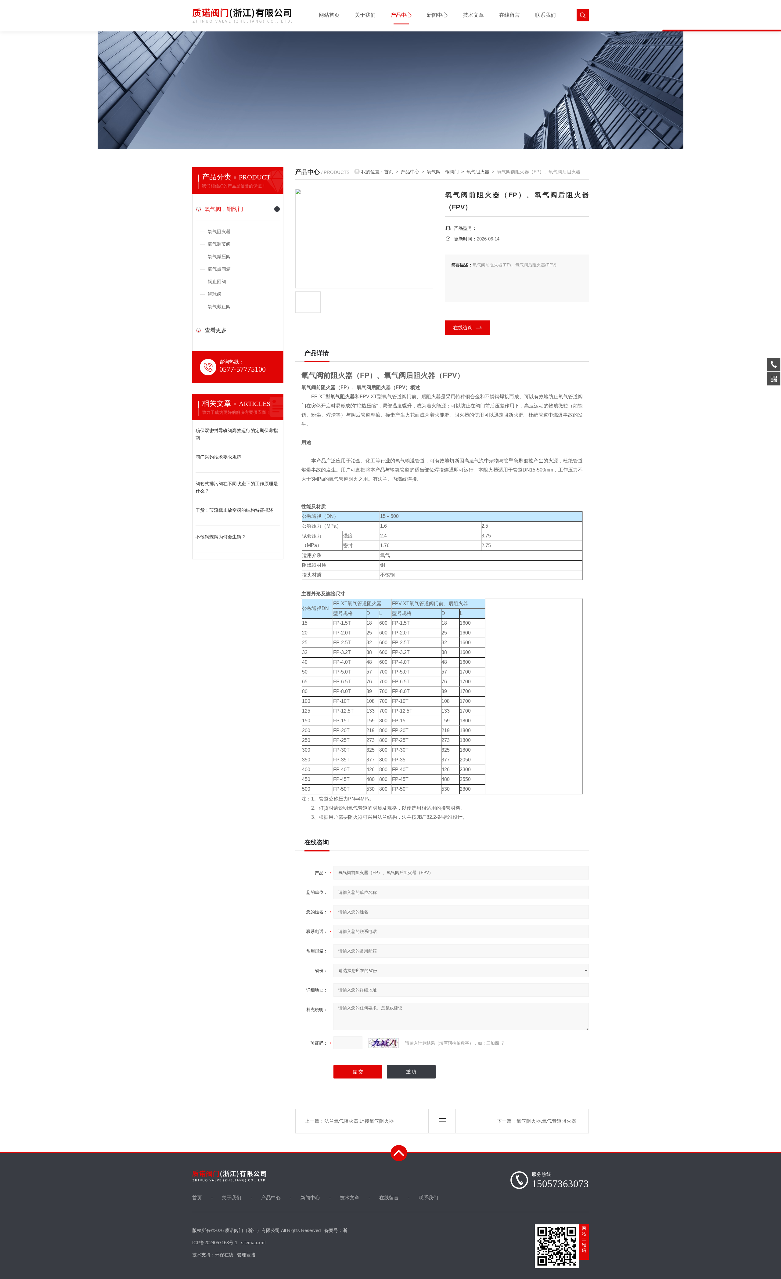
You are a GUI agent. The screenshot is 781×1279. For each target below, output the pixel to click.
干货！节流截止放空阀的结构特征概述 (234, 510)
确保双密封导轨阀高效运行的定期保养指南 (237, 434)
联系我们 (545, 15)
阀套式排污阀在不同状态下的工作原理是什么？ (237, 487)
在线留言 (509, 15)
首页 (388, 171)
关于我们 (365, 15)
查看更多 (216, 330)
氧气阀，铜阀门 (224, 209)
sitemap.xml (253, 1242)
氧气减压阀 (219, 256)
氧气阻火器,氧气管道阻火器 (546, 1121)
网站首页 (329, 15)
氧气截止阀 (219, 306)
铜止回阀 (217, 281)
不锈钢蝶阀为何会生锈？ (221, 536)
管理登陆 (246, 1254)
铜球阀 (214, 294)
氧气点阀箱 (219, 269)
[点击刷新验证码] (384, 1043)
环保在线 (224, 1254)
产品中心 (401, 15)
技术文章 (473, 15)
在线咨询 (463, 327)
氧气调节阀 (219, 244)
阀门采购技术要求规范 (218, 457)
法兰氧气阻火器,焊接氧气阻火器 (359, 1121)
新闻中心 (437, 15)
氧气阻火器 (219, 231)
